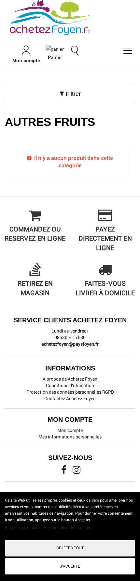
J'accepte (70, 566)
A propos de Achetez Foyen (70, 379)
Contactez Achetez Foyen (70, 398)
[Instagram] (76, 471)
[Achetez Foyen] (70, 17)
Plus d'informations (23, 527)
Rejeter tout (70, 548)
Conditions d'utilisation (70, 385)
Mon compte (70, 430)
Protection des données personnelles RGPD (70, 392)
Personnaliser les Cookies (68, 527)
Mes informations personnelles (70, 436)
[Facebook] (64, 471)
